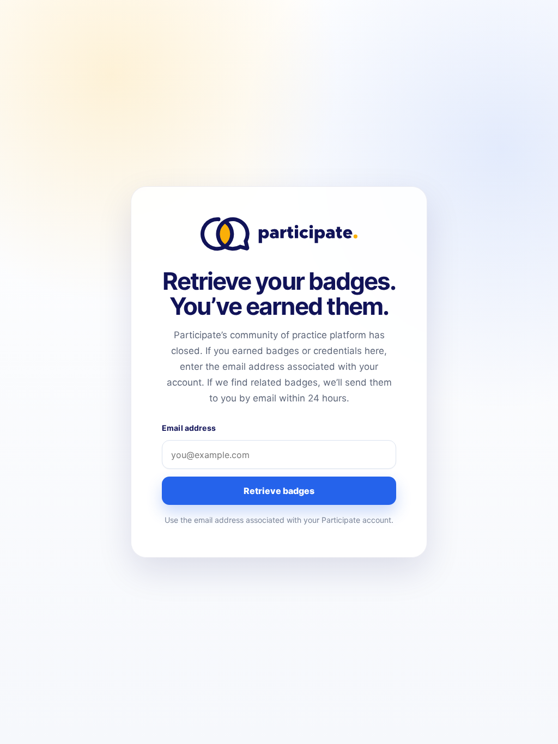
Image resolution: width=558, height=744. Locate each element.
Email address (189, 427)
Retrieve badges (279, 490)
